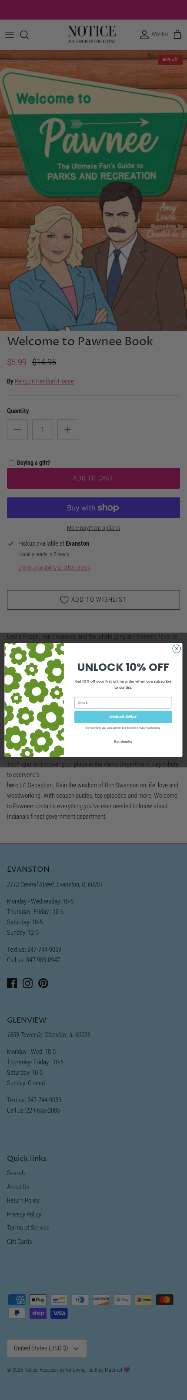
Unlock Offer (123, 716)
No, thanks (123, 741)
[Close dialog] (176, 649)
